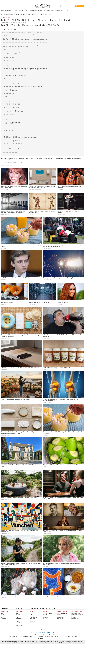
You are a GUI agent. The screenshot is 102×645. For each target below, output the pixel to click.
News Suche (78, 5)
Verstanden (65, 642)
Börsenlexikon (6, 608)
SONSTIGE (65, 10)
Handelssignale (32, 618)
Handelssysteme (33, 617)
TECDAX (3, 616)
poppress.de (60, 618)
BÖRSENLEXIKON (72, 1)
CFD (30, 613)
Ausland (17, 620)
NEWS (2, 10)
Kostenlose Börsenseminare (60, 615)
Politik (17, 616)
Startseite (13, 14)
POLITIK (23, 10)
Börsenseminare (33, 624)
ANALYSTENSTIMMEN (14, 12)
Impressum (22, 636)
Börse (17, 14)
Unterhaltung (19, 622)
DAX (2, 613)
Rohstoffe (31, 616)
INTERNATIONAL (59, 10)
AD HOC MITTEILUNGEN (5, 12)
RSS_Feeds (45, 617)
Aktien (30, 620)
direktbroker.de (60, 617)
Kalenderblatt (19, 625)
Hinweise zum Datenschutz (46, 636)
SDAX (2, 617)
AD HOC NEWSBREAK (48, 613)
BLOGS (67, 1)
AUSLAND (48, 10)
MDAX (2, 614)
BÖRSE (12, 10)
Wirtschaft (18, 614)
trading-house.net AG (62, 613)
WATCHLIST (82, 1)
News (10, 636)
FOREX (30, 614)
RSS (78, 1)
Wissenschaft (19, 618)
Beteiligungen (4, 17)
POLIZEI (53, 10)
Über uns (57, 636)
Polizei (17, 621)
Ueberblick (22, 14)
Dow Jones (3, 618)
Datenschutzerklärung (31, 636)
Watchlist (45, 614)
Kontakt (45, 618)
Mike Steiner (75, 636)
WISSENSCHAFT (41, 10)
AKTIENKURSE (8, 10)
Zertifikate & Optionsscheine (32, 622)
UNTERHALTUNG (33, 10)
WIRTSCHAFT (18, 10)
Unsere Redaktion (65, 636)
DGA (9, 17)
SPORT (27, 10)
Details (60, 642)
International (19, 624)
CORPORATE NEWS (22, 12)
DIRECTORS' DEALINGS (30, 12)
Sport (17, 617)
